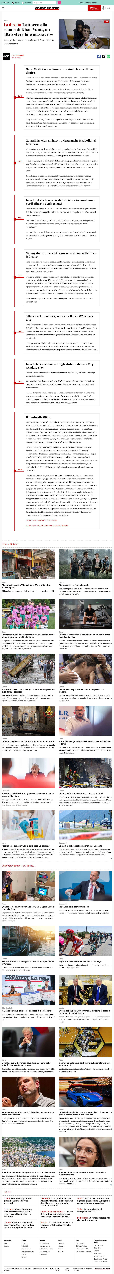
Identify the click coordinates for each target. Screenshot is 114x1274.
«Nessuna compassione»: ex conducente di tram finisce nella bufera (57, 1225)
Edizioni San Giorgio (46, 1249)
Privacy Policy (57, 1269)
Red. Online (20, 55)
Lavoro (24, 1254)
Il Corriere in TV (45, 1252)
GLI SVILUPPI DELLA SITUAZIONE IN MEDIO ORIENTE (47, 525)
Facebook (61, 1243)
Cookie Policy (67, 1269)
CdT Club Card (26, 1249)
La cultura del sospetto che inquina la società (93, 1219)
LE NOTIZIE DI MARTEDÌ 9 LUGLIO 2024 (41, 520)
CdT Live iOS (80, 1243)
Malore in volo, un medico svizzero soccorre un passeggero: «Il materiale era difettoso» (18, 1213)
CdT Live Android (81, 1246)
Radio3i (96, 1251)
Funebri (24, 1257)
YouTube (60, 1252)
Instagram (61, 1246)
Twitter (60, 1249)
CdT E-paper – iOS (82, 1249)
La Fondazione (98, 1245)
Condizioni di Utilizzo (101, 1259)
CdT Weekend (44, 1243)
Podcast (6, 1246)
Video (5, 1243)
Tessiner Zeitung (99, 1256)
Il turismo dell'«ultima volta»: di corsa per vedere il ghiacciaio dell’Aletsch (57, 1214)
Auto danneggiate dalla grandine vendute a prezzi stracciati (18, 1200)
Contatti (24, 1243)
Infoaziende (43, 1254)
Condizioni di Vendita (100, 1262)
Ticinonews (97, 1254)
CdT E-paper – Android (83, 1252)
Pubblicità (25, 1246)
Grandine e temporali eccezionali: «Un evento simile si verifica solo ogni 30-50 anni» (19, 1225)
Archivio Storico (45, 1246)
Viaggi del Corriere (28, 1252)
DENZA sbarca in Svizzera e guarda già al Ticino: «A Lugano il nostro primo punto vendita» (93, 1200)
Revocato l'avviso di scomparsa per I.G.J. (89, 1210)
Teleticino (97, 1248)
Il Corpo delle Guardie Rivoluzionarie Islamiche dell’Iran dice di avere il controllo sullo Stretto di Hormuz (57, 1202)
